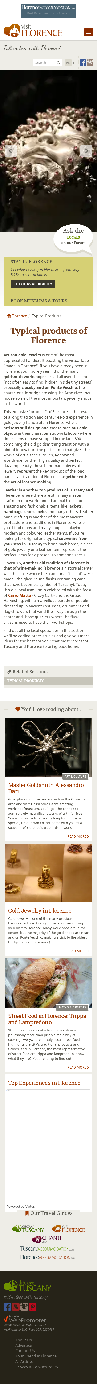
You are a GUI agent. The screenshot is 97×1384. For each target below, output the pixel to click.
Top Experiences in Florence (44, 1083)
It (74, 62)
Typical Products (25, 680)
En (68, 62)
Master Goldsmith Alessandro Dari (46, 788)
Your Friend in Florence (36, 1356)
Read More (76, 836)
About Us (23, 1340)
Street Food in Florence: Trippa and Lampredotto (47, 1019)
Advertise (23, 1345)
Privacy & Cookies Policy (36, 1367)
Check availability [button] (32, 284)
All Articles (24, 1361)
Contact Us (25, 1350)
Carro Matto (19, 595)
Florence (19, 315)
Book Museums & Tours (39, 301)
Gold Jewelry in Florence (39, 910)
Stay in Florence (31, 261)
